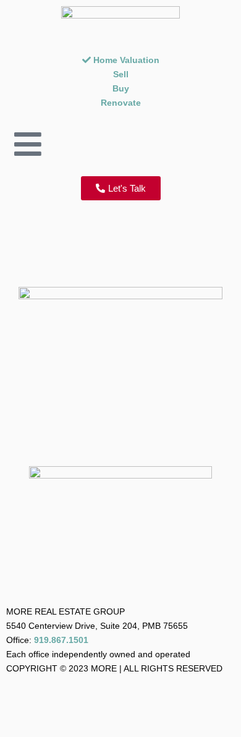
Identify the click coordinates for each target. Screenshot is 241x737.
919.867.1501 (61, 640)
